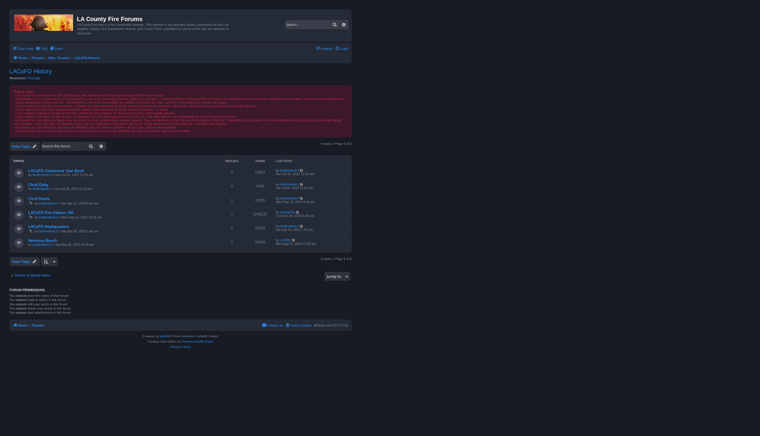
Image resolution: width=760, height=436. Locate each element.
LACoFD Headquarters (48, 226)
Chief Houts (39, 198)
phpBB (165, 336)
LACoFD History (31, 71)
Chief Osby (38, 185)
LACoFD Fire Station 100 (50, 212)
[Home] (44, 21)
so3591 (285, 240)
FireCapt (34, 78)
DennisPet (287, 212)
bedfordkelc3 (42, 175)
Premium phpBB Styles (197, 341)
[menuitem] (42, 48)
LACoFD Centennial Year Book (56, 171)
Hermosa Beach (42, 240)
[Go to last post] (302, 170)
